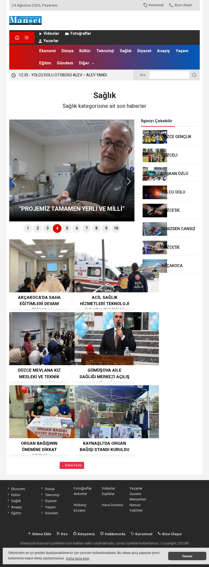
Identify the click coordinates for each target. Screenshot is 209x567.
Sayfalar (108, 493)
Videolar (51, 33)
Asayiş (163, 50)
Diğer (84, 63)
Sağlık (125, 50)
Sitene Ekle (41, 534)
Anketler (80, 493)
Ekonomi (47, 50)
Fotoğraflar (80, 33)
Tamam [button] (187, 556)
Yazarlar (51, 41)
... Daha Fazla (72, 465)
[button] (130, 184)
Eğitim (45, 63)
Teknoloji (105, 50)
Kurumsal (156, 5)
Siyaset (144, 50)
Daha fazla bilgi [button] (77, 558)
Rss (64, 534)
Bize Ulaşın (183, 5)
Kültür (85, 50)
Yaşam (182, 50)
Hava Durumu (112, 505)
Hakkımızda (114, 534)
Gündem (65, 63)
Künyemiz (86, 534)
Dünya (67, 50)
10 (116, 228)
